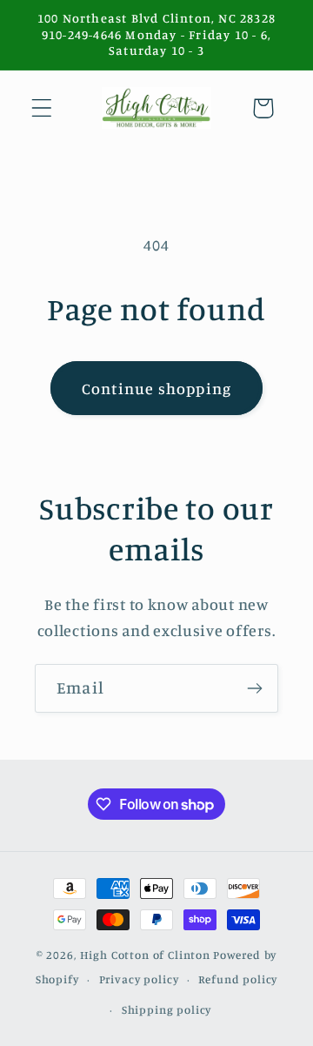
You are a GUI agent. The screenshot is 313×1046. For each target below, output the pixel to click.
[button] (42, 108)
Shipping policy (167, 1009)
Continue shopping (156, 388)
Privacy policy (139, 979)
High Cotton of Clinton (145, 955)
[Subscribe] (254, 688)
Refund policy (237, 979)
